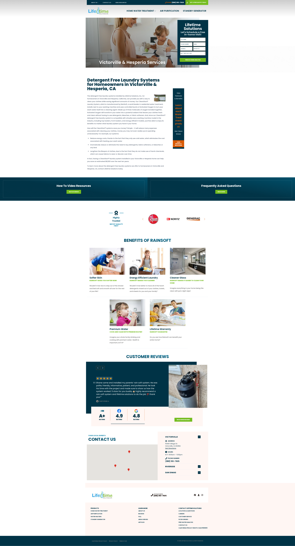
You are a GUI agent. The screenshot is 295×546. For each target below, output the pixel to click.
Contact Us (107, 2)
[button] (129, 451)
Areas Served (143, 519)
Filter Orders (183, 519)
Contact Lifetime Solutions (190, 508)
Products (95, 508)
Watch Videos (74, 192)
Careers (181, 514)
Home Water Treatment (140, 10)
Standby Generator (194, 10)
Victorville (171, 437)
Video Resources (120, 2)
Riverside (170, 466)
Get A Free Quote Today (198, 2)
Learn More (143, 508)
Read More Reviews (183, 420)
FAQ (139, 517)
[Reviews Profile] (198, 495)
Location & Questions (187, 511)
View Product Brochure (178, 143)
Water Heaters (96, 517)
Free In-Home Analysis (193, 60)
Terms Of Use (123, 541)
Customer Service (185, 517)
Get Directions (170, 448)
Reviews (141, 514)
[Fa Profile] (195, 495)
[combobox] (199, 49)
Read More (221, 192)
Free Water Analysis (186, 522)
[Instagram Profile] (202, 495)
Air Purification (169, 10)
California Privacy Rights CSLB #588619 (193, 528)
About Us (94, 2)
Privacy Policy (113, 541)
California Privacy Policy (99, 541)
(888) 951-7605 (172, 461)
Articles (141, 522)
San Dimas (170, 472)
